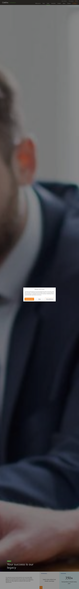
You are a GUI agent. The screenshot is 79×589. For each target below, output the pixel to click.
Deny (39, 299)
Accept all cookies (29, 299)
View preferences (49, 299)
